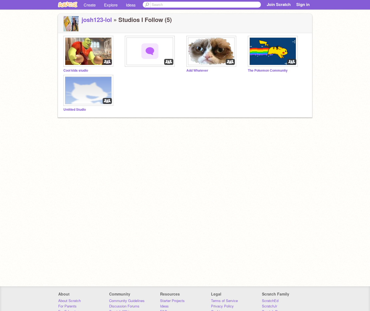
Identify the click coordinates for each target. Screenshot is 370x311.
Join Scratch (279, 4)
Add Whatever (197, 70)
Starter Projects (172, 300)
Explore (111, 5)
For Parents (67, 306)
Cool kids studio (75, 70)
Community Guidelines (127, 300)
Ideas (131, 5)
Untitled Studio (74, 109)
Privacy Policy (222, 306)
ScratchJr (269, 306)
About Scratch (69, 300)
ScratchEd (270, 300)
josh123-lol (97, 19)
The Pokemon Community (268, 70)
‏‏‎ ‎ (125, 70)
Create (90, 5)
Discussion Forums (124, 306)
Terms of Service (224, 300)
